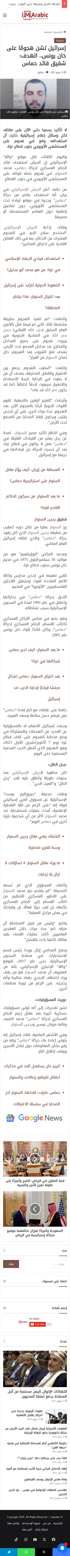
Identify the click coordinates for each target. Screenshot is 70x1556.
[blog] (35, 15)
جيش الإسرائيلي (26, 772)
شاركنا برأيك (41, 1529)
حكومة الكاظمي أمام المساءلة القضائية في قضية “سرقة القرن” (37, 1445)
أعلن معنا (27, 1529)
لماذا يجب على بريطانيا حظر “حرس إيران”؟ (42, 1458)
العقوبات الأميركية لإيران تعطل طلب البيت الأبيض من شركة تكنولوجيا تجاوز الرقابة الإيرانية (36, 1430)
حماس (21, 167)
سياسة (48, 32)
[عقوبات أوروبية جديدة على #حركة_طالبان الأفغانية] (56, 1416)
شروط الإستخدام (31, 1523)
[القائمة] (5, 16)
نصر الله (51, 389)
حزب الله (35, 329)
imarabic (55, 1516)
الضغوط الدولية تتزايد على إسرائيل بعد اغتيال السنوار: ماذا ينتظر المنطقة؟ (32, 296)
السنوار (61, 173)
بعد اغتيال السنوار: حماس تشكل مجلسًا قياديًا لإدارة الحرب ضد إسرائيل (34, 687)
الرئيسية (58, 32)
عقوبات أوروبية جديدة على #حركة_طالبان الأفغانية (27, 1413)
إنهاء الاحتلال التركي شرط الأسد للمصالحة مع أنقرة (36, 1468)
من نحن (47, 1523)
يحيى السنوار (45, 519)
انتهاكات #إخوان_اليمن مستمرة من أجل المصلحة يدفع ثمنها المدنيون (37, 1394)
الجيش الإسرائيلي (26, 189)
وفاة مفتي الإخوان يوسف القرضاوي (45, 1479)
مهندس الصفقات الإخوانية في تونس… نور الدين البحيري (38, 1492)
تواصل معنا (13, 1523)
